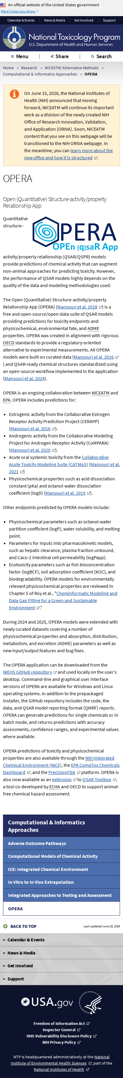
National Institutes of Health (59, 1069)
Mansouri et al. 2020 (30, 450)
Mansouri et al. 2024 (24, 378)
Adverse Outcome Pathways (37, 843)
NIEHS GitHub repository (27, 672)
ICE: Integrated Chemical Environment (48, 869)
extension (62, 779)
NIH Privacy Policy (59, 1042)
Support (109, 20)
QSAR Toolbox (96, 779)
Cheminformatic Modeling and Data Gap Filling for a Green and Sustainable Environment (63, 600)
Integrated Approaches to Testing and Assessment (60, 895)
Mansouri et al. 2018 (77, 307)
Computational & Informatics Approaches (40, 74)
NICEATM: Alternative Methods (72, 67)
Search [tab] (104, 56)
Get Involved (83, 20)
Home (8, 67)
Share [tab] (62, 56)
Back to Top (23, 926)
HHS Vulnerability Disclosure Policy (59, 1036)
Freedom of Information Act (59, 1023)
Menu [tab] (22, 56)
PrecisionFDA (61, 772)
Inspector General (59, 1029)
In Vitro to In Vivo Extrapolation (41, 882)
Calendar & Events (21, 20)
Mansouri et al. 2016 (94, 357)
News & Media (54, 20)
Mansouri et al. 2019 (65, 493)
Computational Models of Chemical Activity (53, 856)
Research (29, 67)
